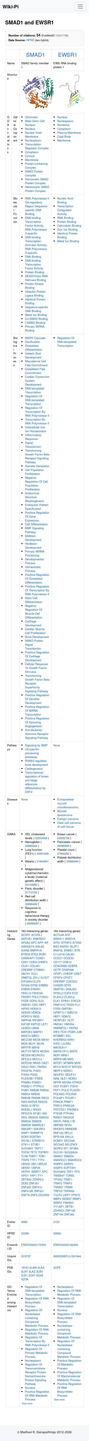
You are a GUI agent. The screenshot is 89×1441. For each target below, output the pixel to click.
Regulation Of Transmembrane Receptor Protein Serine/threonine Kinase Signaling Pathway (35, 1374)
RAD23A (68, 1117)
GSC (35, 1005)
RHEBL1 (26, 1109)
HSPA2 (73, 1028)
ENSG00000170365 (33, 1245)
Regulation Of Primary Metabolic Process (36, 1353)
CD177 (57, 962)
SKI (44, 1113)
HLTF (70, 1020)
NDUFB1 (58, 1074)
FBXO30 (37, 993)
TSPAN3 (68, 1191)
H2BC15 (72, 1012)
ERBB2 (43, 985)
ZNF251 (34, 1183)
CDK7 (25, 962)
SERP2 (58, 1148)
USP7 (66, 1195)
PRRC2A (68, 1106)
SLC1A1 (58, 1152)
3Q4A (39, 1275)
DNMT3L (26, 977)
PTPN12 (38, 1086)
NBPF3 (57, 1071)
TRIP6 (25, 1160)
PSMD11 (26, 1086)
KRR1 (71, 1040)
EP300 (25, 985)
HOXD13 (26, 1016)
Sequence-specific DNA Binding (36, 309)
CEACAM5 (60, 966)
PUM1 (25, 1090)
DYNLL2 (58, 993)
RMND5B (71, 1129)
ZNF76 (25, 1195)
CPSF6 (57, 977)
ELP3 (36, 981)
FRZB (25, 1001)
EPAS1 (65, 1001)
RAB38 (35, 1094)
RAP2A (32, 1102)
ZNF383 (69, 1214)
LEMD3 (25, 1028)
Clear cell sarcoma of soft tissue (69, 825)
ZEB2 (24, 1183)
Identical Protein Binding (35, 301)
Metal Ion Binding (36, 315)
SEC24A (69, 1140)
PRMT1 (68, 1102)
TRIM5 (68, 1187)
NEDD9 (25, 1055)
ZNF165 (70, 1210)
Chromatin (31, 117)
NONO (72, 1078)
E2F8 (67, 993)
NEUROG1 (38, 1055)
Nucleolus (63, 125)
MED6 (37, 1040)
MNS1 (65, 1055)
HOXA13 (35, 1008)
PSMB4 (26, 1082)
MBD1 (35, 1036)
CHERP (68, 974)
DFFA (67, 985)
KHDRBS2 (60, 1040)
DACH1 (25, 974)
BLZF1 (74, 946)
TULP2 (57, 1195)
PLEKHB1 (27, 1078)
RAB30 (44, 1090)
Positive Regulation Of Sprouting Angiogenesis (37, 722)
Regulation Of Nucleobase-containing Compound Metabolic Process (36, 1318)
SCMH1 (58, 1140)
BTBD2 (25, 954)
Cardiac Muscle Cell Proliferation (35, 631)
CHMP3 (42, 962)
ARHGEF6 (27, 946)
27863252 (63, 853)
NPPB (57, 1082)
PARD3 (41, 1067)
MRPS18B (60, 1059)
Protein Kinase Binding (34, 286)
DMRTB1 (59, 989)
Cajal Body (64, 136)
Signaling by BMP (36, 745)
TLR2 (24, 1156)
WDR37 (67, 1199)
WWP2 (57, 1203)
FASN (70, 1005)
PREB (39, 1078)
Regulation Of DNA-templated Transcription (34, 400)
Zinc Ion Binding (67, 229)
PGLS (65, 1090)
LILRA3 (66, 1043)
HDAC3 (66, 1016)
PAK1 (33, 1067)
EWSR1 (67, 54)
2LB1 (24, 1275)
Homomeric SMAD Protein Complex (36, 181)
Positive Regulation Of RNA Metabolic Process (37, 1395)
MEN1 (45, 1040)
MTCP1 (58, 1063)
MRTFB (26, 1047)
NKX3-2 (37, 1059)
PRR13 (57, 1106)
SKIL (24, 1117)
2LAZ (32, 1271)
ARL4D (39, 946)
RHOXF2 (58, 1129)
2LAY (24, 1271)
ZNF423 (26, 1187)
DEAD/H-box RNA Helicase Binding (36, 278)
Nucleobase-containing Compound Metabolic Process (69, 1331)
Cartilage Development (33, 623)
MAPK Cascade (35, 338)
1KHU (25, 1267)
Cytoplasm (31, 152)
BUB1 (42, 954)
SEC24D (58, 1144)
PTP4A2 (68, 1113)
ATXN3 (76, 942)
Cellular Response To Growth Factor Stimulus (36, 668)
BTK (77, 950)
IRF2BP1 (38, 1020)
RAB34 (25, 1094)
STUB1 (35, 1144)
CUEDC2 (71, 981)
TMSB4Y (59, 1175)
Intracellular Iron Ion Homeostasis (35, 429)
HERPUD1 (60, 1020)
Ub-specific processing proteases (32, 753)
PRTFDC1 (59, 1109)
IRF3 (56, 1032)
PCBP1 (64, 1086)
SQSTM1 (35, 1137)
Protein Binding (34, 272)
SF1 (66, 1148)
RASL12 (26, 1106)
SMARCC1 (60, 1160)
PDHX (74, 1086)
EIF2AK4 (27, 981)
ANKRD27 (39, 939)
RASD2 (42, 1102)
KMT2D (35, 1024)
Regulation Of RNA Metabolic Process (37, 1331)
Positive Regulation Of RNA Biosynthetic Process (69, 1389)
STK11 (25, 1144)
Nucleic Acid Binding (65, 200)
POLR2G (59, 1094)
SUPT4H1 (70, 1168)
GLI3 (41, 1001)
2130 (56, 1222)
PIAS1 (37, 1071)
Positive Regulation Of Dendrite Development (37, 699)
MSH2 (36, 1047)
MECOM (26, 1040)
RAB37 (57, 1117)
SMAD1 (35, 54)
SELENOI (71, 1144)
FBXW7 (26, 997)
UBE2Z (42, 1164)
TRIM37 (58, 1187)
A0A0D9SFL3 (61, 1256)
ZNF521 (39, 1191)
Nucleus (30, 129)
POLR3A (70, 1094)
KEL (68, 1036)
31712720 (31, 892)
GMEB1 (26, 1005)
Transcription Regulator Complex (37, 146)
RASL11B (69, 1121)
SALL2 (69, 1137)
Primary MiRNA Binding (34, 328)
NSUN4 (66, 1082)
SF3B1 (37, 1113)
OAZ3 (25, 1067)
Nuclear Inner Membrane (33, 134)
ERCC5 (75, 1001)
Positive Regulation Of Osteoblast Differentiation (37, 578)
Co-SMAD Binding (36, 319)
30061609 (43, 853)
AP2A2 (25, 942)
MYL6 (57, 1067)
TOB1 (42, 1156)
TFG (77, 1171)
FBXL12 (26, 993)
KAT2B (25, 1024)
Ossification (32, 342)
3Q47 (32, 1275)
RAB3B (25, 1098)
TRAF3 (67, 1183)
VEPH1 (25, 1171)
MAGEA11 (60, 1047)
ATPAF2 (66, 942)
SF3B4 (74, 1148)
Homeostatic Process (33, 569)
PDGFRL (26, 1071)
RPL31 (68, 1133)
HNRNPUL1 (60, 1028)
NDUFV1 (70, 1074)
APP (40, 942)
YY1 (40, 1175)
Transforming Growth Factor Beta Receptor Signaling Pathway (37, 456)
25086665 (63, 846)
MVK (77, 1063)
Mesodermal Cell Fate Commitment (36, 363)
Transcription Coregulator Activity (65, 210)
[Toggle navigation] (80, 6)
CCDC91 (69, 958)
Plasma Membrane (69, 132)
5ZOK (25, 1279)
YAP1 (33, 1175)
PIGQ (33, 1074)
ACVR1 (25, 935)
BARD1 (64, 946)
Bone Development (37, 637)
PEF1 (56, 1090)
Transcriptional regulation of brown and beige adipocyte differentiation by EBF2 (37, 782)
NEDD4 (44, 1051)
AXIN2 (25, 950)
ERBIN (25, 989)
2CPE (57, 1267)
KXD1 (57, 1043)
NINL (56, 1078)
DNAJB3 (71, 989)
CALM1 (70, 954)
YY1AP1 (58, 1206)
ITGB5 (71, 1032)
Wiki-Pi (11, 6)
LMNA (35, 1028)
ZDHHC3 (37, 1179)
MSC (70, 1059)
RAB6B (36, 1098)
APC (34, 942)
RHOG (37, 1109)
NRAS (37, 1063)
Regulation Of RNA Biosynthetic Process (37, 1302)
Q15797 (26, 1256)
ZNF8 (33, 1195)
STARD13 (38, 1140)
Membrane (31, 160)
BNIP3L (58, 950)
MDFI (56, 1055)
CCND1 (40, 958)
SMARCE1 (38, 1125)
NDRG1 (68, 1071)
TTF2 (41, 1160)
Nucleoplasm (33, 140)
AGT (67, 935)
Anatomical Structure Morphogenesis (34, 497)
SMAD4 (26, 1121)
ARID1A (70, 939)
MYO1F (66, 1067)
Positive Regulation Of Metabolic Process (69, 1364)
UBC (34, 1164)
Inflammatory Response (33, 437)
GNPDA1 (67, 1008)
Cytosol (30, 156)
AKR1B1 (26, 939)
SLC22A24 (71, 1152)
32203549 (41, 838)
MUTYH (26, 1051)
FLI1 (77, 1005)
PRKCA (58, 1102)
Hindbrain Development (33, 545)
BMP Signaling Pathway (34, 530)
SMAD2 (33, 1117)
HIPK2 (25, 1008)
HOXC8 (35, 1012)
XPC (45, 1171)
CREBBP (27, 970)
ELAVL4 (69, 997)
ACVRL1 (36, 935)
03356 (25, 1233)
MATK (74, 1051)
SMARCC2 (74, 1160)
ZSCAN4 (43, 1195)
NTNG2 (76, 1082)
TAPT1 (38, 1148)
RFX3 (68, 1125)
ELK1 (56, 1001)
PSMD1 (36, 1082)
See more (27, 1403)
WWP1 (77, 1199)
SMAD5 (36, 1121)
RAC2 (45, 1098)
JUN (79, 1032)
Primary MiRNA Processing (34, 553)
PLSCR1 (75, 1090)
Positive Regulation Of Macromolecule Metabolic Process (69, 1376)
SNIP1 (25, 1133)
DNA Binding (33, 256)
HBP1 (42, 1005)
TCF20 (25, 1152)
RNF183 (58, 1133)
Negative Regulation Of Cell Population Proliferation (36, 483)
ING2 (36, 1016)
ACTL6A (58, 935)
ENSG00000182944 (65, 1245)
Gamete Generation (37, 466)
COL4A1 (35, 966)
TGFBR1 (43, 1152)
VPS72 (75, 1195)
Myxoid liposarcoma (64, 813)
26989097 (33, 923)
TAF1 (70, 1171)
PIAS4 (25, 1074)
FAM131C (59, 1005)
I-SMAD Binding (35, 322)
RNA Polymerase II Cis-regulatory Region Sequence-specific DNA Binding (37, 206)
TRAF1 (68, 1179)
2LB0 (39, 1271)
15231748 (61, 35)
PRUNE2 (72, 1109)
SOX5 (25, 1137)
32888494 (31, 846)
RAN (24, 1102)
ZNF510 (37, 1187)
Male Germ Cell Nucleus (34, 123)
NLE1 (63, 1078)
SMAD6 (26, 1125)
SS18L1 (26, 1140)
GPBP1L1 (59, 1012)
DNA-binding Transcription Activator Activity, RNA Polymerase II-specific (36, 245)
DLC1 (34, 974)
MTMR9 (68, 1063)
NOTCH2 (26, 1063)
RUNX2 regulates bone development (36, 763)
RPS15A (58, 1137)
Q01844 (76, 1256)
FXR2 (56, 1008)
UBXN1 (25, 1168)
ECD (75, 993)
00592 (57, 1233)
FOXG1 (44, 997)
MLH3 (40, 1043)
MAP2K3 (26, 1032)
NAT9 (35, 1051)
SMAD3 (44, 1117)
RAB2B (34, 1090)
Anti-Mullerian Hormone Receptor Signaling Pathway (36, 734)
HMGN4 (69, 1024)
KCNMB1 (59, 1036)
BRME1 (69, 950)
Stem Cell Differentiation (33, 600)
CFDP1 (57, 974)
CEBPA (72, 966)
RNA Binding (65, 218)
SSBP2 (68, 1164)
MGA (24, 1043)
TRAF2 (57, 1183)
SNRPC (58, 1164)
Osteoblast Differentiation (33, 348)
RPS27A (26, 1113)
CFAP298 (68, 970)
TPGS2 (58, 1179)
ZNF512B (27, 1191)
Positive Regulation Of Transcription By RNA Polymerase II (37, 590)
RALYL (57, 1121)
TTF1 (33, 1160)
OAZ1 (45, 1063)
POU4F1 (58, 1098)
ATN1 (56, 942)
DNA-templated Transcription (34, 390)
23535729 (63, 838)
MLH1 (32, 1043)
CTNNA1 (39, 970)
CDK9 (33, 962)
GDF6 (33, 1001)
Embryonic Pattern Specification (36, 507)
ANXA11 (58, 939)
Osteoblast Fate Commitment (35, 371)
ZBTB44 (26, 1179)
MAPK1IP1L (61, 1051)
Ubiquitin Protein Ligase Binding (35, 293)
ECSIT (45, 977)
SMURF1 (27, 1129)
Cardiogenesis (34, 768)
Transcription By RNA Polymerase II (37, 421)
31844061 (43, 861)
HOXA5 (25, 1012)
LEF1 (44, 1024)
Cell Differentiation (36, 524)
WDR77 (36, 1171)
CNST (77, 974)
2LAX (41, 1267)
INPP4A (26, 1020)
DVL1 (36, 977)
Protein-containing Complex (36, 166)
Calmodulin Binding (69, 225)
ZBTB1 (69, 1206)
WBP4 (57, 1199)
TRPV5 (57, 1191)
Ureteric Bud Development (33, 355)
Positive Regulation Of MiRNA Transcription (37, 710)
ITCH (63, 1032)
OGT (56, 1086)
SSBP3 (58, 1168)
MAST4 (26, 1036)
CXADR (58, 985)
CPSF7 (67, 977)
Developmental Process (34, 561)
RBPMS (58, 1125)
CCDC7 (58, 958)
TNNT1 (33, 1156)
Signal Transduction (33, 445)
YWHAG (68, 1203)
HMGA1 (58, 1024)
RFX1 (36, 1106)
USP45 (35, 1168)
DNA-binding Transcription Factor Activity (34, 264)
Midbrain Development (33, 538)
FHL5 (35, 997)
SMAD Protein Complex (34, 173)
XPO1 (25, 1175)
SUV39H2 (59, 1171)
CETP (57, 970)
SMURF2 (39, 1129)
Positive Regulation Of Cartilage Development (37, 656)
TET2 (33, 1152)
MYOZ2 (76, 1067)
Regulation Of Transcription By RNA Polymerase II (37, 412)
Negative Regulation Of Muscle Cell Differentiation (33, 611)
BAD (56, 946)
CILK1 (25, 966)
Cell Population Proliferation (34, 472)
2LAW (33, 1267)
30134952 (31, 884)
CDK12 (67, 962)
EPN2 (34, 985)
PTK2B (57, 1113)
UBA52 (25, 1164)
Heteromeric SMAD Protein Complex (37, 189)
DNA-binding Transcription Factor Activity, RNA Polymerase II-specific (36, 225)
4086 (24, 1222)
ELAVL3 (58, 997)
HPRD (30, 40)
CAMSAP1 (28, 958)
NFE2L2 (26, 1059)
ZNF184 (58, 1214)
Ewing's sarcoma (67, 819)
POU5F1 (70, 1098)
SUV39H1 (27, 1148)
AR (46, 942)
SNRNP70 (36, 1133)
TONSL (70, 1175)
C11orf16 (59, 954)
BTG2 (34, 954)
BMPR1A (36, 950)
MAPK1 (38, 1032)
